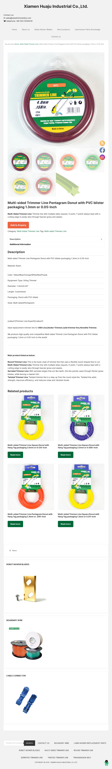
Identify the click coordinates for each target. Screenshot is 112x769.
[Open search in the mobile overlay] (19, 738)
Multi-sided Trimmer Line (55, 231)
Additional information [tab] (20, 244)
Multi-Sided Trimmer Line (29, 44)
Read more (15, 455)
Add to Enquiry (18, 225)
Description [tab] (15, 239)
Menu (14, 551)
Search (29, 743)
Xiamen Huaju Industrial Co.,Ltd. (56, 6)
